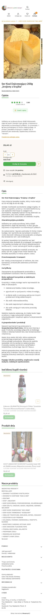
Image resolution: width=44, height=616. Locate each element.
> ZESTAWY (6, 498)
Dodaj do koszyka (19, 164)
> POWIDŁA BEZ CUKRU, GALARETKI (14, 529)
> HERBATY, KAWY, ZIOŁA (10, 536)
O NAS (4, 598)
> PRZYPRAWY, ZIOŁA (9, 531)
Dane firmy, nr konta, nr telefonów (14, 600)
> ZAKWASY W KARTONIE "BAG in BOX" (15, 496)
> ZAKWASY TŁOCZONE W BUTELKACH (15, 493)
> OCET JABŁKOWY (8, 501)
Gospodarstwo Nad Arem (10, 91)
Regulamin (5, 589)
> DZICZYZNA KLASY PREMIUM (12, 517)
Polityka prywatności (9, 587)
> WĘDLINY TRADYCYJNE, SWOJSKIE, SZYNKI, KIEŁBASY (21, 515)
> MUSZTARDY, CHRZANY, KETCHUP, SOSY (16, 524)
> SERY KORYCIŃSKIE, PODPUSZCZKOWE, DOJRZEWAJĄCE (22, 503)
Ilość (5, 151)
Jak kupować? (7, 551)
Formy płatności (7, 574)
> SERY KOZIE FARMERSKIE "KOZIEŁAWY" (16, 512)
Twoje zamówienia (8, 562)
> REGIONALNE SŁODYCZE (11, 534)
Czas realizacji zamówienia (11, 578)
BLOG (4, 608)
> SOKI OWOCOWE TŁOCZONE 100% (14, 527)
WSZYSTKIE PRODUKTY (10, 488)
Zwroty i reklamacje (8, 553)
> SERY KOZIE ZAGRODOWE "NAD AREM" (30, 21)
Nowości (5, 539)
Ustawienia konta (7, 564)
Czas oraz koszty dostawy (11, 576)
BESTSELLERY (7, 491)
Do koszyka (9, 417)
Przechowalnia (7, 566)
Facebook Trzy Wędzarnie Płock (13, 606)
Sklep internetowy (20, 613)
